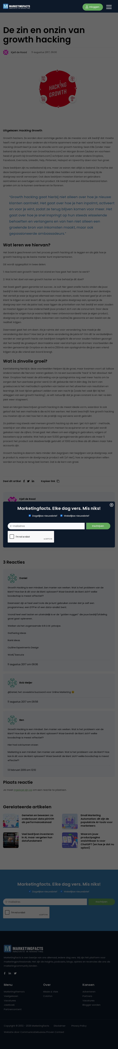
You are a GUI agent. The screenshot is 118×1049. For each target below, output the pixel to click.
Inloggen (94, 6)
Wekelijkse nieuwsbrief (76, 515)
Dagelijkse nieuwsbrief (44, 515)
